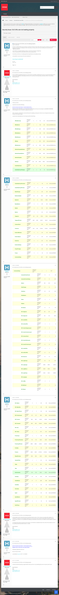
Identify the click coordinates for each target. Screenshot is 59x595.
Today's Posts (24, 17)
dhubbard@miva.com (16, 82)
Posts (4, 37)
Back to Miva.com (4, 1)
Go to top (54, 589)
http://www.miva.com (16, 83)
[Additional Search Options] (53, 7)
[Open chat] (56, 592)
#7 (55, 513)
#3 (55, 98)
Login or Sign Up (53, 1)
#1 (55, 43)
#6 (55, 397)
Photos (18, 37)
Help (43, 589)
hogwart (18, 554)
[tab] (4, 37)
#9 (55, 560)
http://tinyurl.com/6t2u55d (17, 59)
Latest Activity (11, 37)
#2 (55, 70)
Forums (5, 14)
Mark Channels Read (15, 17)
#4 (55, 178)
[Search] (56, 7)
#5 (55, 265)
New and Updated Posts (6, 17)
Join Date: (5, 54)
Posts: (5, 55)
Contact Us (48, 589)
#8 (55, 541)
